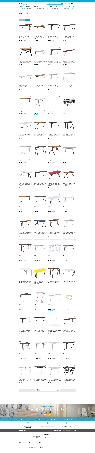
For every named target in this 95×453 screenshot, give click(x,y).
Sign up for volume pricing (33, 0)
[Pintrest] (24, 430)
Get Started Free (47, 414)
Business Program (21, 446)
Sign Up (73, 430)
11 (57, 390)
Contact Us (30, 446)
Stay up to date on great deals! (55, 430)
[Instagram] (25, 430)
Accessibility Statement (32, 447)
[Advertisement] (47, 396)
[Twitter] (22, 430)
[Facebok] (20, 430)
